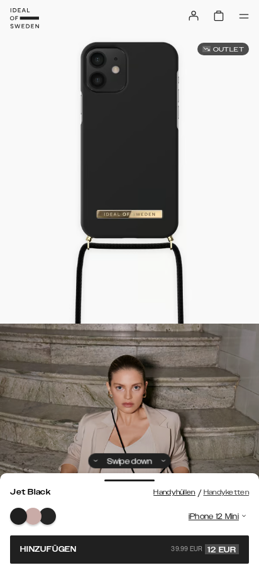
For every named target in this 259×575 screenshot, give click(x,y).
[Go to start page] (24, 18)
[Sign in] (193, 15)
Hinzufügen (128, 549)
